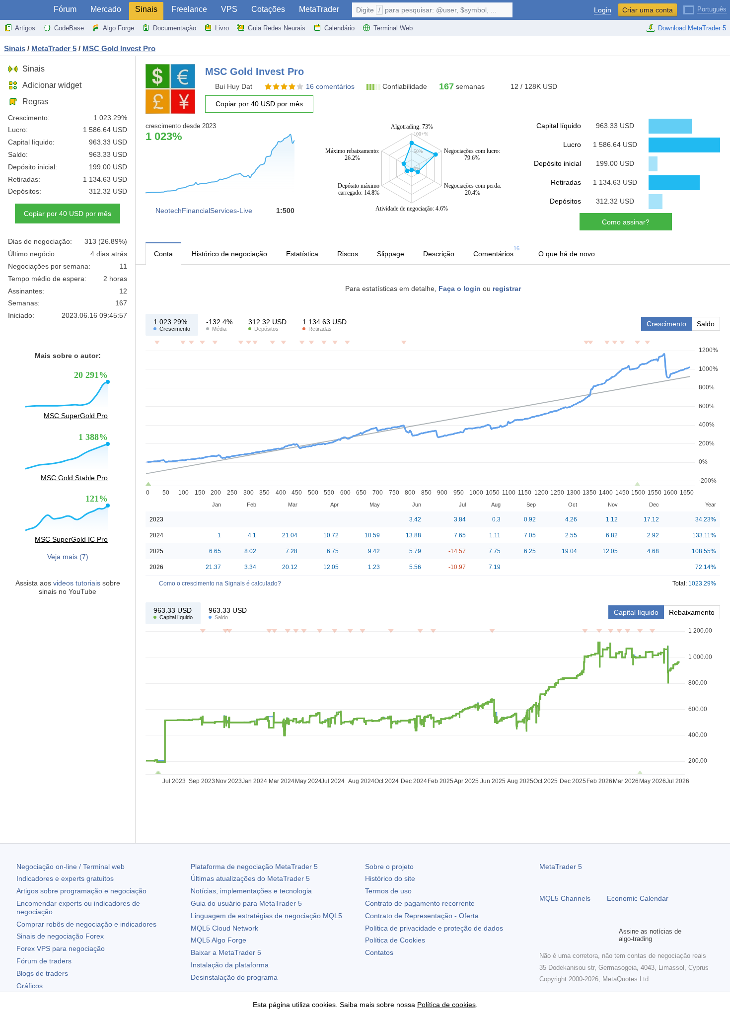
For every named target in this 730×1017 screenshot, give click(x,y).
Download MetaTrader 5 (692, 28)
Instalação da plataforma (230, 965)
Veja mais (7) (67, 557)
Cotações (268, 9)
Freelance (189, 9)
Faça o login (459, 288)
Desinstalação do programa (234, 977)
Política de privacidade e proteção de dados (434, 928)
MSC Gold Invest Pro (118, 48)
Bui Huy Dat (233, 86)
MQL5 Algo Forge (218, 940)
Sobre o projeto (389, 867)
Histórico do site (390, 878)
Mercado (105, 9)
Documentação (174, 28)
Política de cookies (446, 1005)
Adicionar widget (51, 85)
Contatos (379, 952)
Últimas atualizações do (250, 878)
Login (602, 10)
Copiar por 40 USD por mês (67, 214)
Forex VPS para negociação (60, 948)
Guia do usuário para (246, 903)
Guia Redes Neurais (276, 28)
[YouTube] (593, 935)
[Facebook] (545, 935)
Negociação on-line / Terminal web (70, 867)
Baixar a (226, 952)
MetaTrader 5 (560, 867)
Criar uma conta (647, 10)
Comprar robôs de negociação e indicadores (86, 924)
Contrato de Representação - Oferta (422, 916)
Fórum (65, 9)
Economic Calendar (637, 898)
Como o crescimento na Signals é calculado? (220, 583)
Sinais (146, 9)
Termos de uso (388, 891)
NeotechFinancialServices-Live (203, 211)
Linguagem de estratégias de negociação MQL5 (266, 916)
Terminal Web (393, 28)
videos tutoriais (76, 583)
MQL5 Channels (564, 898)
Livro (222, 28)
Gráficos (29, 986)
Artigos (25, 28)
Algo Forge (118, 28)
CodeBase (69, 28)
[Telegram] (561, 935)
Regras (35, 101)
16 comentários (330, 86)
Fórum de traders (44, 961)
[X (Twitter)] (577, 935)
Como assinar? (626, 222)
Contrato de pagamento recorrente (420, 903)
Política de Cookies (395, 940)
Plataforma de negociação (254, 867)
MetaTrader (319, 9)
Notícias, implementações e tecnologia (251, 891)
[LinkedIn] (609, 935)
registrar (507, 288)
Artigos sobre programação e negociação (81, 891)
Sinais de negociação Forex (60, 936)
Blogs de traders (42, 973)
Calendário (339, 28)
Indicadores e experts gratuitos (65, 878)
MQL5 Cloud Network (224, 928)
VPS (229, 9)
